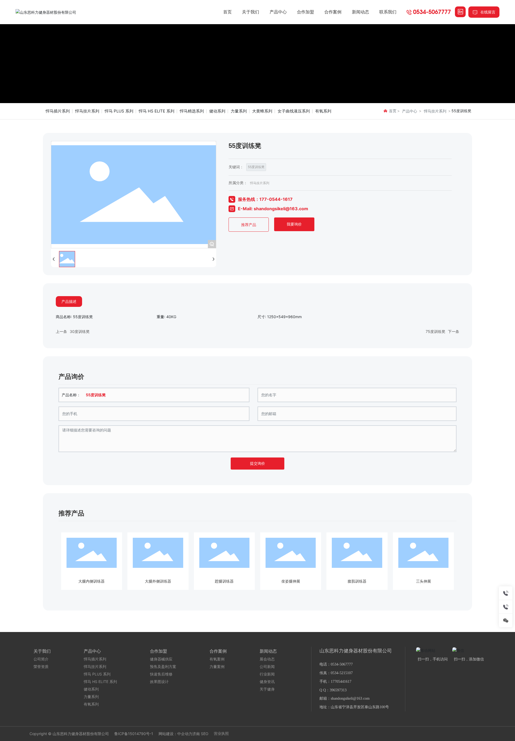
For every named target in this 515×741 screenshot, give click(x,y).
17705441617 (341, 682)
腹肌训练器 (357, 581)
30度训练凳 (80, 331)
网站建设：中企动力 (175, 733)
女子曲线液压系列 (294, 111)
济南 (196, 733)
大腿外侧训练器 (158, 581)
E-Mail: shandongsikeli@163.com (273, 208)
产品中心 (409, 111)
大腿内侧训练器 (91, 581)
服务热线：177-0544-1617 (265, 199)
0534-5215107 (342, 673)
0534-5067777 (432, 12)
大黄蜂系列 (262, 111)
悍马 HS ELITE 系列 (156, 111)
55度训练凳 (256, 167)
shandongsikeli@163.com (350, 698)
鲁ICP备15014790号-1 (133, 734)
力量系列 (239, 111)
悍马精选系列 (192, 111)
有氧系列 (323, 111)
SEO (204, 733)
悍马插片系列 (58, 111)
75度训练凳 (435, 331)
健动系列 (217, 111)
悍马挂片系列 (87, 111)
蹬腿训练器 (224, 581)
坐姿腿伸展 (290, 581)
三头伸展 (423, 581)
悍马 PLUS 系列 (119, 111)
